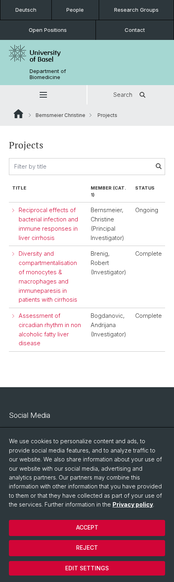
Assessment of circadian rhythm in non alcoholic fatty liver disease (50, 329)
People (75, 9)
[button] (43, 94)
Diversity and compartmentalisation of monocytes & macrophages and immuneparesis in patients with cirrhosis (48, 276)
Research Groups (136, 9)
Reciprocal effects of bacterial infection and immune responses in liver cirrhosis (48, 224)
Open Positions (48, 30)
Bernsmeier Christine (60, 115)
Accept (87, 527)
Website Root (18, 113)
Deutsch (25, 9)
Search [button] (122, 94)
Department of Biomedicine (48, 74)
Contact (135, 30)
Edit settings (87, 568)
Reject (87, 547)
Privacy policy (132, 504)
